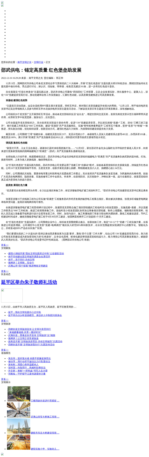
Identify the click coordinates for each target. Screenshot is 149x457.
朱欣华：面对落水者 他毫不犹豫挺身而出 (29, 358)
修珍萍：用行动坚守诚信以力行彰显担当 (29, 361)
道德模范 (11, 44)
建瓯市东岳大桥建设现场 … (45, 433)
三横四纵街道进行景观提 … (45, 400)
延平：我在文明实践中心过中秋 (24, 312)
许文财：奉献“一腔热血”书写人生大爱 (28, 370)
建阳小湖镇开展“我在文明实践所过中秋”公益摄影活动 (36, 253)
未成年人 (11, 20)
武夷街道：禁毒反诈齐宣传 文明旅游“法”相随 (31, 335)
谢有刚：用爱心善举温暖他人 (23, 364)
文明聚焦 (11, 10)
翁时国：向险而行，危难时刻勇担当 (27, 367)
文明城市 (11, 23)
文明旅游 (11, 38)
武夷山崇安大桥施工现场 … (45, 416)
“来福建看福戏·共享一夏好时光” (24, 332)
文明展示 (11, 57)
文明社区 (11, 29)
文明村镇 (11, 47)
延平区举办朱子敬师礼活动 (29, 282)
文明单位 (11, 26)
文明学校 (11, 50)
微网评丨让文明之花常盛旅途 (23, 338)
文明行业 (11, 53)
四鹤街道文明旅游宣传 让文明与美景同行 (29, 329)
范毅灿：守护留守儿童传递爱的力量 (27, 374)
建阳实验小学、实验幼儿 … (45, 449)
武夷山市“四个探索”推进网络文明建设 (28, 266)
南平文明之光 (24, 62)
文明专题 (11, 17)
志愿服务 (11, 41)
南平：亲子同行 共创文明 (21, 259)
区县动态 (11, 14)
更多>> (4, 245)
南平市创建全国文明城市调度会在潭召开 (29, 256)
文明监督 (11, 35)
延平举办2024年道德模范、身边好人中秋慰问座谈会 (35, 315)
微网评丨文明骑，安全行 (21, 262)
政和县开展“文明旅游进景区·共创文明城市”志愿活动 (35, 341)
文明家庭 (11, 32)
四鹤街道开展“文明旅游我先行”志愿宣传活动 (31, 344)
